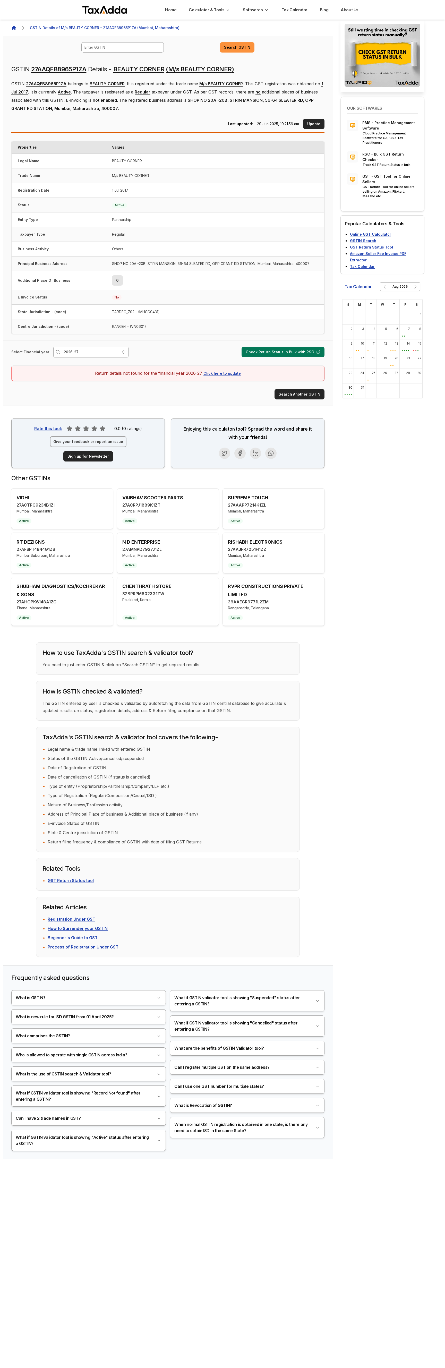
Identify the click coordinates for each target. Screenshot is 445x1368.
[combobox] (122, 47)
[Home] (13, 27)
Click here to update (222, 373)
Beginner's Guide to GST (73, 937)
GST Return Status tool (71, 880)
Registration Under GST (71, 919)
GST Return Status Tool (371, 247)
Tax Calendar (362, 266)
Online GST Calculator (370, 234)
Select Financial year (30, 352)
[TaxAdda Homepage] (105, 10)
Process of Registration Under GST (83, 947)
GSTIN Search (363, 240)
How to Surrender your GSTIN (78, 928)
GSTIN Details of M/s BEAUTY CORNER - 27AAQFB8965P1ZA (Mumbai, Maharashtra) (104, 27)
